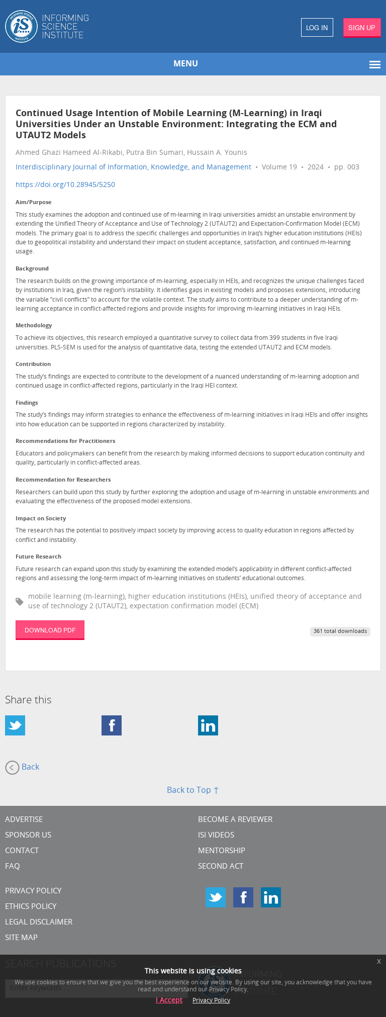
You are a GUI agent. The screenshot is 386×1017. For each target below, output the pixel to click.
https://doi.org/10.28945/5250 (65, 185)
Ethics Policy (30, 907)
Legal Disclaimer (38, 923)
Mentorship (221, 851)
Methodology (34, 326)
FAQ (12, 867)
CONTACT (22, 851)
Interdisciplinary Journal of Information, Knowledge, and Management (133, 167)
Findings (27, 403)
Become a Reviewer (235, 820)
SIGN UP (361, 27)
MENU (185, 64)
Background (32, 269)
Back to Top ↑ (193, 791)
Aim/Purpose (34, 203)
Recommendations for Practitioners (65, 441)
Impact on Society (41, 519)
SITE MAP (21, 938)
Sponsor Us (28, 836)
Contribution (33, 364)
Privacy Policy (33, 891)
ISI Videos (216, 836)
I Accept (169, 1000)
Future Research (38, 557)
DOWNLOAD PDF (50, 629)
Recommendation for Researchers (63, 480)
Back (29, 768)
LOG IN (317, 27)
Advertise (24, 820)
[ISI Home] (96, 26)
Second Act (220, 867)
